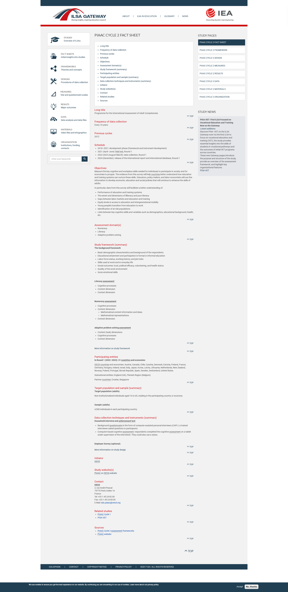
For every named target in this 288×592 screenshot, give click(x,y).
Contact (104, 93)
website (104, 534)
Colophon (54, 567)
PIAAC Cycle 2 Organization (215, 97)
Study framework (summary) (113, 69)
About (126, 16)
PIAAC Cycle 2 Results (211, 73)
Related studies (107, 96)
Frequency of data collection (113, 50)
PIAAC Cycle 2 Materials (213, 89)
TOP (191, 116)
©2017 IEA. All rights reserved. (157, 567)
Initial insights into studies (73, 55)
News (185, 16)
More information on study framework (112, 348)
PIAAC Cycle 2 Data (209, 81)
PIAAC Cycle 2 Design (211, 58)
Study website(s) (108, 89)
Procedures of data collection (74, 81)
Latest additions (207, 128)
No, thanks (251, 586)
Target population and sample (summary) (119, 77)
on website (105, 473)
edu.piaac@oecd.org (110, 502)
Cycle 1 (104, 514)
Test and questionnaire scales (74, 93)
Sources (104, 100)
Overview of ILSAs (72, 39)
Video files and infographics (74, 131)
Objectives (105, 61)
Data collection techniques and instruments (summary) (125, 81)
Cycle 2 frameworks (116, 531)
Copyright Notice (97, 567)
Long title (104, 46)
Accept (240, 586)
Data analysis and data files (74, 118)
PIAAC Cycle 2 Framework (213, 50)
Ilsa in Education (147, 16)
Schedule (104, 58)
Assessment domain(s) (111, 65)
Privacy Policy (124, 567)
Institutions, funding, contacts (70, 145)
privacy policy (153, 585)
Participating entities (109, 73)
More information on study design (110, 450)
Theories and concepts (71, 68)
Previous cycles (107, 54)
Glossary (169, 16)
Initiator (103, 85)
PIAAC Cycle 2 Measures (212, 65)
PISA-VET (102, 517)
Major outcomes (68, 106)
